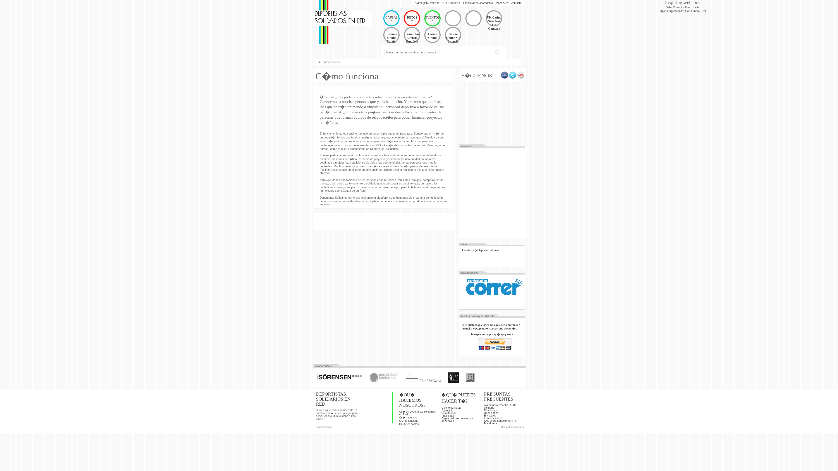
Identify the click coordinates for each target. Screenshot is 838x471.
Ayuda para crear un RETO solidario (437, 3)
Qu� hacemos (408, 417)
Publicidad (447, 416)
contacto (516, 3)
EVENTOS (432, 17)
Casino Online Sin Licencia (453, 37)
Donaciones (491, 413)
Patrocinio (447, 410)
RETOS (412, 17)
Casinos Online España (391, 37)
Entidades (490, 415)
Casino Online (432, 35)
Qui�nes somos (409, 424)
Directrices (490, 410)
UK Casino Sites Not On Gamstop (494, 23)
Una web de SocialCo (512, 427)
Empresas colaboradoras (478, 3)
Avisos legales (324, 427)
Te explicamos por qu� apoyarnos (492, 334)
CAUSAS (391, 17)
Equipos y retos (493, 418)
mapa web (502, 3)
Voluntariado (449, 413)
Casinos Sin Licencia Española (412, 37)
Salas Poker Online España (682, 7)
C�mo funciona (408, 421)
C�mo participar (451, 407)
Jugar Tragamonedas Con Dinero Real (682, 11)
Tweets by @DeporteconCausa (480, 250)
